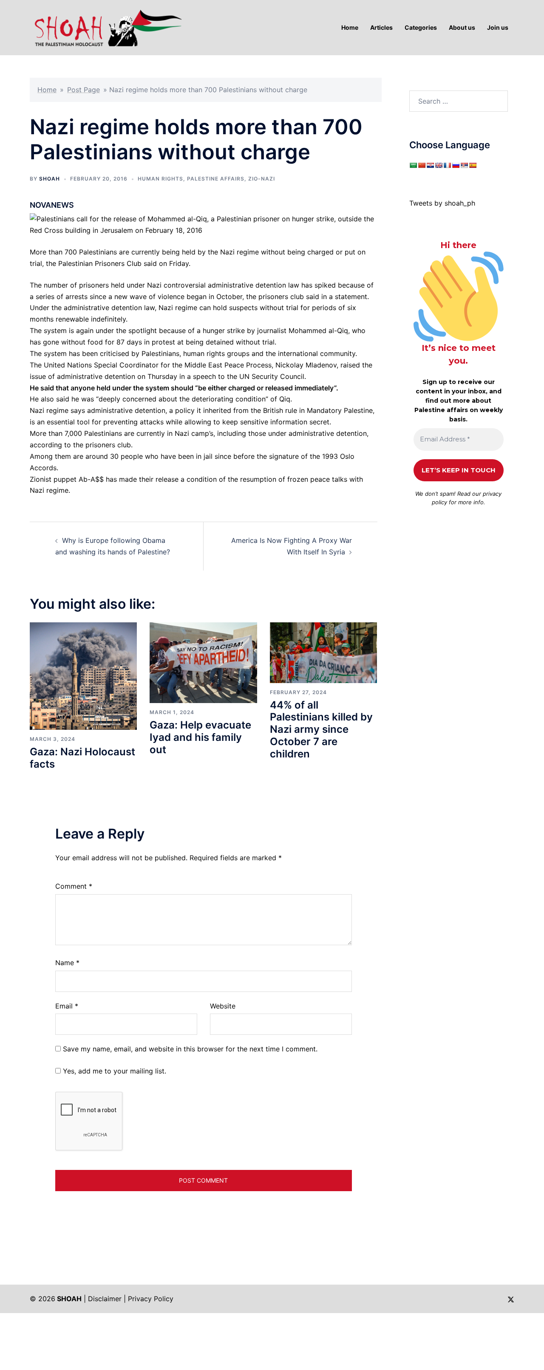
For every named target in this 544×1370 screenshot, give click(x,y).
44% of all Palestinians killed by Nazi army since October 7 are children (321, 729)
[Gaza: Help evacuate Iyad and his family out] (203, 662)
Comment (73, 886)
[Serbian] (464, 165)
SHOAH (49, 178)
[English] (438, 165)
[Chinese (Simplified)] (421, 165)
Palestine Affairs (215, 178)
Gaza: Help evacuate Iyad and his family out (200, 737)
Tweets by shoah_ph (442, 203)
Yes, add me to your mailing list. (113, 1071)
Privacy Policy (150, 1298)
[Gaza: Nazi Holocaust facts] (83, 675)
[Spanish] (472, 165)
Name (67, 962)
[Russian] (455, 165)
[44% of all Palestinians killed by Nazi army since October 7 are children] (323, 652)
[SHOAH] (106, 27)
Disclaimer (105, 1298)
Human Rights (160, 178)
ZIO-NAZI (261, 178)
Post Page (83, 89)
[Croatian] (430, 165)
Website (222, 1006)
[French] (447, 165)
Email (66, 1006)
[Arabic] (413, 165)
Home (47, 89)
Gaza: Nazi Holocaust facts (82, 758)
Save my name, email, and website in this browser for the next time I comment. (190, 1049)
